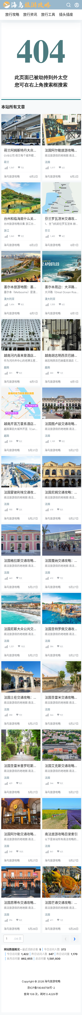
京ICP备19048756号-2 (41, 987)
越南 (6, 367)
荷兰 (6, 162)
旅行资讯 (30, 14)
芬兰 (47, 230)
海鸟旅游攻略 (52, 981)
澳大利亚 (9, 299)
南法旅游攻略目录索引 (61, 834)
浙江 (6, 230)
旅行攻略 (12, 14)
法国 (47, 162)
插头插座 (66, 14)
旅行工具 (48, 14)
